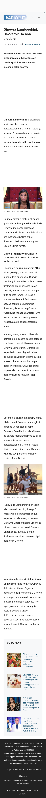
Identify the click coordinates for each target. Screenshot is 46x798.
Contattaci (38, 769)
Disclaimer (23, 794)
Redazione (21, 790)
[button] (32, 17)
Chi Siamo (11, 790)
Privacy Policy (32, 790)
